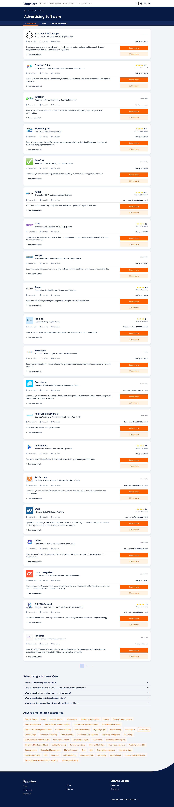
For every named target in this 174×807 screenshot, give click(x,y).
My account (115, 785)
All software (31, 23)
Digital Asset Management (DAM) (38, 729)
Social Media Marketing (111, 724)
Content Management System (86, 724)
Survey (106, 719)
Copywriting (97, 740)
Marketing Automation (90, 719)
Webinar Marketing (96, 745)
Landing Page (30, 734)
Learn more (134, 48)
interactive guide (87, 755)
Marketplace (130, 729)
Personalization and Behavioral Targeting (41, 760)
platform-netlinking (70, 760)
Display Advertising (32, 755)
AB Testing (128, 734)
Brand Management (116, 745)
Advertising (143, 729)
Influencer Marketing (48, 734)
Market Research (71, 750)
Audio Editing (115, 755)
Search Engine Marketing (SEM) (57, 724)
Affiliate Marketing (82, 729)
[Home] (25, 10)
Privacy (25, 786)
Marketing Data (125, 750)
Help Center (115, 789)
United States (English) (127, 799)
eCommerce (72, 719)
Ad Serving (102, 755)
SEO (91, 750)
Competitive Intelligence (116, 740)
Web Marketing (67, 734)
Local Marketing (69, 755)
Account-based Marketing (135, 755)
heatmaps (55, 755)
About (69, 785)
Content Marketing (63, 729)
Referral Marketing (77, 745)
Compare (135, 54)
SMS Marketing (115, 729)
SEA (45, 755)
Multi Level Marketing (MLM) (36, 745)
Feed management (61, 740)
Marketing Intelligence (111, 734)
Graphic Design (31, 719)
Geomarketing (31, 750)
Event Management (33, 724)
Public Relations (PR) (137, 745)
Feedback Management (122, 719)
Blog (83, 750)
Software (70, 789)
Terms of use (27, 794)
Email (43, 719)
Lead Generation (56, 719)
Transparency (27, 790)
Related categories (59, 23)
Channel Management (106, 750)
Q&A (44, 23)
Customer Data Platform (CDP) (37, 740)
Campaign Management (50, 750)
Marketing (31, 11)
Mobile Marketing (59, 745)
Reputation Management (87, 734)
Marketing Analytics (81, 740)
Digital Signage (99, 729)
